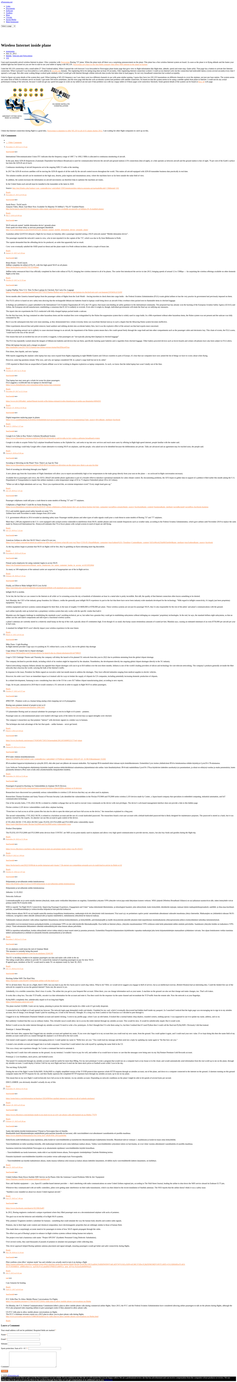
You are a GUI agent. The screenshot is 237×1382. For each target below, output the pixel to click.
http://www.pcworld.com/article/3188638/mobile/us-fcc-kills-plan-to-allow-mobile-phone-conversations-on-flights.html (52, 1316)
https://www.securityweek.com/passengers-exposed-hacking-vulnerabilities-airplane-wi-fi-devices (44, 788)
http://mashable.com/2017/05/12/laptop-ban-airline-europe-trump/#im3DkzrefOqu (37, 347)
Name (3, 1335)
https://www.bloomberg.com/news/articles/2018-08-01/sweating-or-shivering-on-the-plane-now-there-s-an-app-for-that (52, 465)
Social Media (11, 20)
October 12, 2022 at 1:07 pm (15, 872)
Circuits (9, 17)
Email (3, 1339)
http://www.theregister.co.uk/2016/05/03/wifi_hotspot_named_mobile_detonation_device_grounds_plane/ (47, 230)
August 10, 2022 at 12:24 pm (15, 747)
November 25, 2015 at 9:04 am (16, 195)
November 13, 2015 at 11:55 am (16, 147)
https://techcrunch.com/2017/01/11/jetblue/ (22, 267)
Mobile (8, 56)
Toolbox (9, 13)
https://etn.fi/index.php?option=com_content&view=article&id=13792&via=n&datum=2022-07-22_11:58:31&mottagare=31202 (56, 759)
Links (8, 6)
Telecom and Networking (22, 56)
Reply (8, 192)
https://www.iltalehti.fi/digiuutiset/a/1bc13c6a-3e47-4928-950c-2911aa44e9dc (36, 1135)
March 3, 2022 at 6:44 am (14, 731)
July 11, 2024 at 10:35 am (14, 969)
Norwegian (65, 62)
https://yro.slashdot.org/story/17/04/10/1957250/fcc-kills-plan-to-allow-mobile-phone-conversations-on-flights (48, 1301)
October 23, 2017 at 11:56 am (16, 371)
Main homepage (12, 22)
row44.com (56, 71)
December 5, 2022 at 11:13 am (16, 939)
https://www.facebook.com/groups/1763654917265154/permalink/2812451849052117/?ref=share (44, 740)
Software (9, 11)
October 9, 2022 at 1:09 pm (15, 855)
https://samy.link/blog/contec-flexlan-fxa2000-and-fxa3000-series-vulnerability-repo (38, 824)
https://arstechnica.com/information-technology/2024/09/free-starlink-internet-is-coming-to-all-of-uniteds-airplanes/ (50, 1098)
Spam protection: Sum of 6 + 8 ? (13, 1348)
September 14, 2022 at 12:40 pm (17, 776)
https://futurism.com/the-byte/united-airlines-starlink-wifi (28, 1179)
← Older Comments (14, 142)
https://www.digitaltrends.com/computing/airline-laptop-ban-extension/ (33, 385)
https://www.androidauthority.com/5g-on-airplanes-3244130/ (29, 953)
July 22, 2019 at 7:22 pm (14, 530)
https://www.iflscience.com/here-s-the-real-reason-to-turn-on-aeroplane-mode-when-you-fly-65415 (44, 849)
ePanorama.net (6, 2)
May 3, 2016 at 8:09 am (14, 215)
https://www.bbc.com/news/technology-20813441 (25, 707)
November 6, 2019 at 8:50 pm (16, 553)
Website (4, 1344)
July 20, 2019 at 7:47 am (14, 491)
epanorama (10, 51)
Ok (105, 1380)
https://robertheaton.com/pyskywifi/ (19, 1002)
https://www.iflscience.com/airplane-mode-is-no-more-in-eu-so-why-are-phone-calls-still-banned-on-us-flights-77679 (51, 1115)
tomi (7, 1278)
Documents (10, 8)
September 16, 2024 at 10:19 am (17, 1089)
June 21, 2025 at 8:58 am (14, 1167)
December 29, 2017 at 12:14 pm (16, 391)
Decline (110, 1380)
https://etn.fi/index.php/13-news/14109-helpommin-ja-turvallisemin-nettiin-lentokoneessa (40, 884)
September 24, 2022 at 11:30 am (17, 839)
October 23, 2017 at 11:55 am (16, 280)
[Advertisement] (47, 34)
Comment (5, 1367)
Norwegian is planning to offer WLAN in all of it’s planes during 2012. (75, 131)
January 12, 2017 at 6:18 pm (15, 253)
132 (7, 58)
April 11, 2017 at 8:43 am (14, 1289)
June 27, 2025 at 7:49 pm (14, 1198)
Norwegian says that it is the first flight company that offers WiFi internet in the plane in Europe (110, 64)
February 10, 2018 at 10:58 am (16, 408)
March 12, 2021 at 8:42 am (15, 635)
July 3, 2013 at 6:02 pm (14, 1273)
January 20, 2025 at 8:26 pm (15, 1105)
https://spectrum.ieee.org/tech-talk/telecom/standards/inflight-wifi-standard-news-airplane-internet (43, 588)
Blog (8, 15)
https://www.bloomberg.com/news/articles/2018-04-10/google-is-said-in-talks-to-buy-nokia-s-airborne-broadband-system (53, 438)
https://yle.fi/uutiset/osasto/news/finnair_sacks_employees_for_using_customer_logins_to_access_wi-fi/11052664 (50, 565)
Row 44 (201, 82)
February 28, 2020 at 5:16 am (16, 576)
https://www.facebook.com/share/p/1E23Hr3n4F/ (25, 1208)
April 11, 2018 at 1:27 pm (14, 426)
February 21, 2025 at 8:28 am (16, 1121)
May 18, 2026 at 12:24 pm (15, 1252)
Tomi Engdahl (10, 151)
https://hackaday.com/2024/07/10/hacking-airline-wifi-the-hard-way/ (32, 981)
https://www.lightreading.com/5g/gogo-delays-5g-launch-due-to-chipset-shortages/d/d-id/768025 (43, 653)
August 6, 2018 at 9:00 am (15, 453)
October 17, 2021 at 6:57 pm (15, 691)
